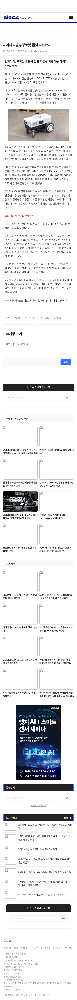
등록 (66, 362)
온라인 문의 (57, 947)
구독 (66, 397)
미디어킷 (67, 947)
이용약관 (7, 947)
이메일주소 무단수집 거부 (40, 947)
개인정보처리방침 (20, 947)
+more (67, 817)
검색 (67, 797)
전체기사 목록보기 (38, 805)
